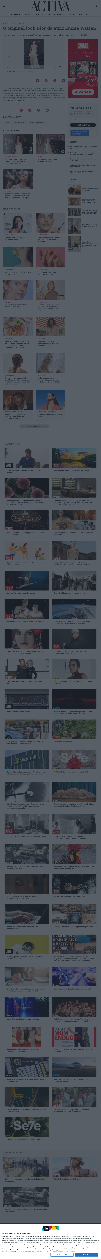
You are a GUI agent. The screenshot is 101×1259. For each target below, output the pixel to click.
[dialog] (50, 1241)
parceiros (19, 1236)
